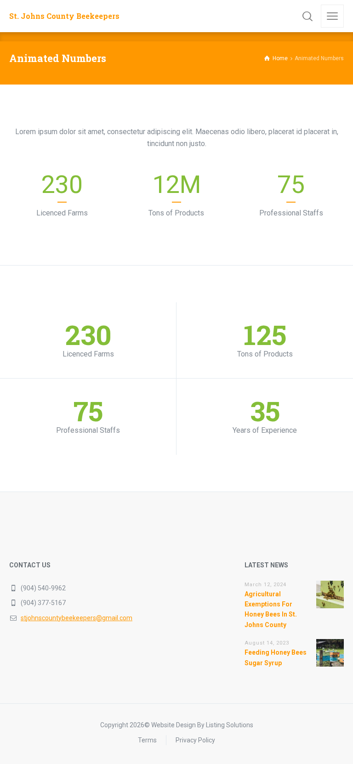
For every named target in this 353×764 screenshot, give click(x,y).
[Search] (307, 16)
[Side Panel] (332, 16)
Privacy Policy (195, 740)
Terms (147, 740)
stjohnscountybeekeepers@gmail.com (76, 618)
